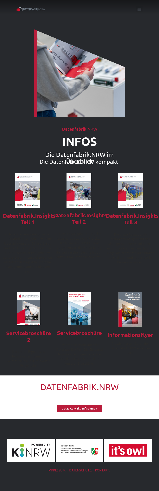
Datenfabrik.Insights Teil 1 (29, 218)
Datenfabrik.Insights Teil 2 (80, 218)
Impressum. (57, 470)
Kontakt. (102, 470)
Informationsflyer (130, 334)
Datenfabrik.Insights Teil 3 (132, 218)
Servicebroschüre (79, 332)
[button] (139, 9)
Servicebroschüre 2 (28, 336)
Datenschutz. (80, 470)
